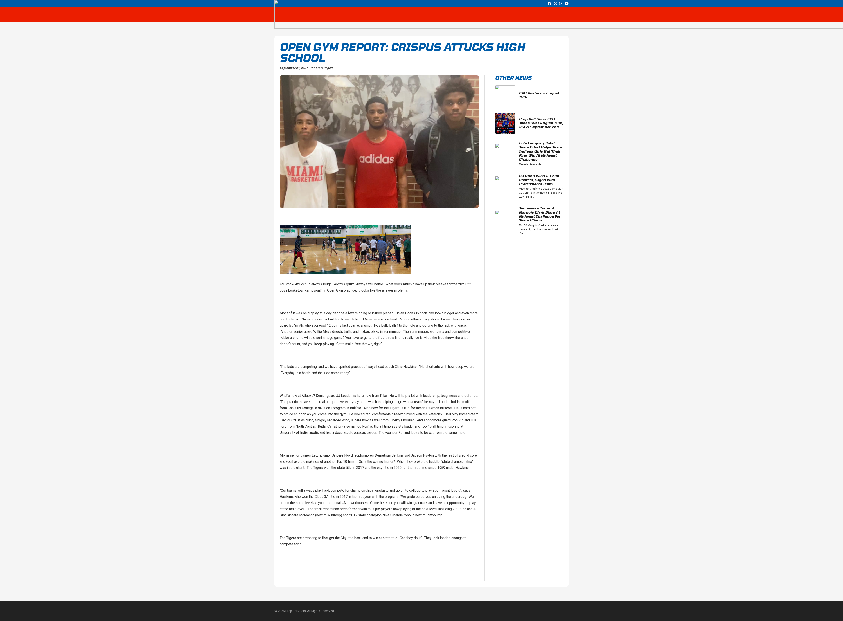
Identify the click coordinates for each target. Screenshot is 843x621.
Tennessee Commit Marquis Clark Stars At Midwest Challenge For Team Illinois (539, 214)
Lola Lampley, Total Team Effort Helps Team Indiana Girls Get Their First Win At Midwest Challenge (540, 151)
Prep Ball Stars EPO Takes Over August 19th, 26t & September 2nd (541, 123)
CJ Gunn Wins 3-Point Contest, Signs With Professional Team (539, 180)
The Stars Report (321, 68)
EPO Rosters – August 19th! (539, 95)
